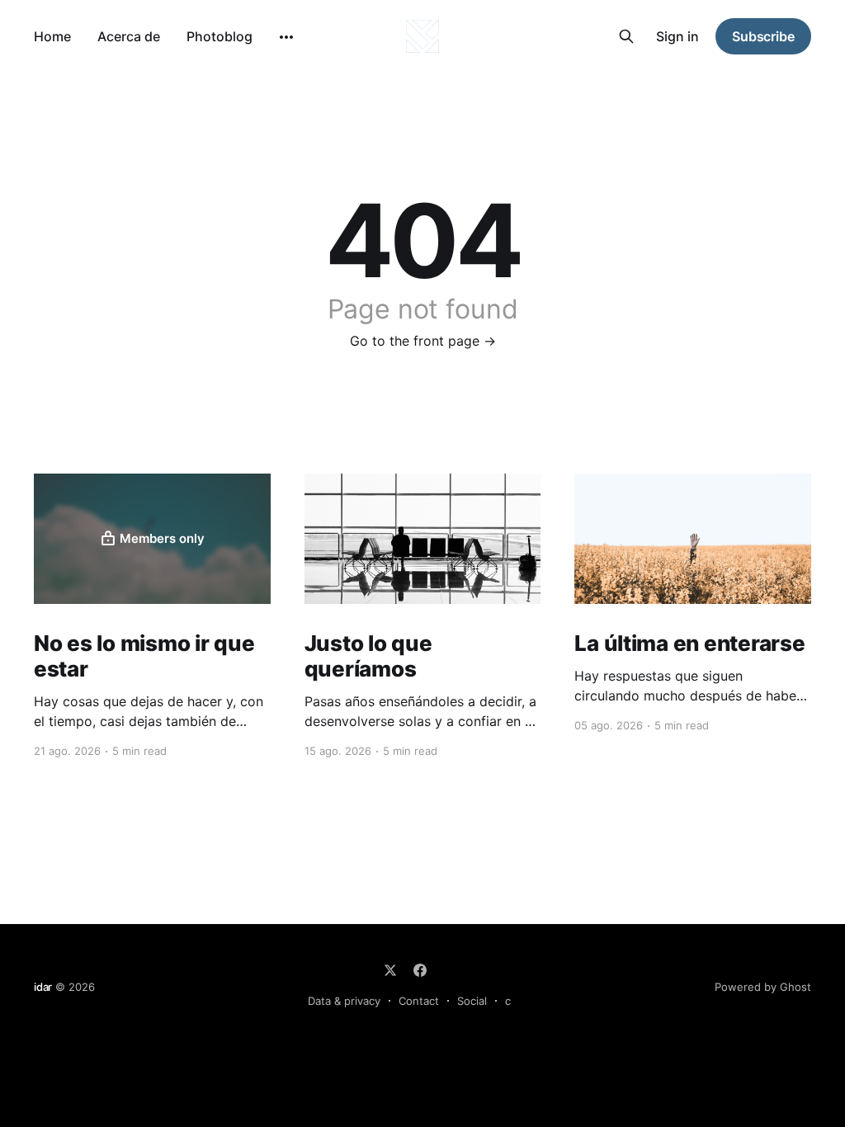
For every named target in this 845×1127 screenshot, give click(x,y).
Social (472, 1000)
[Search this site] (626, 36)
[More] (286, 37)
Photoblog (219, 36)
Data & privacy (344, 1000)
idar (43, 986)
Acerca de (128, 36)
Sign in (677, 36)
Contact (419, 1000)
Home (52, 36)
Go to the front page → (423, 340)
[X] (390, 970)
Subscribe (763, 36)
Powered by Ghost (763, 986)
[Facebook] (420, 970)
